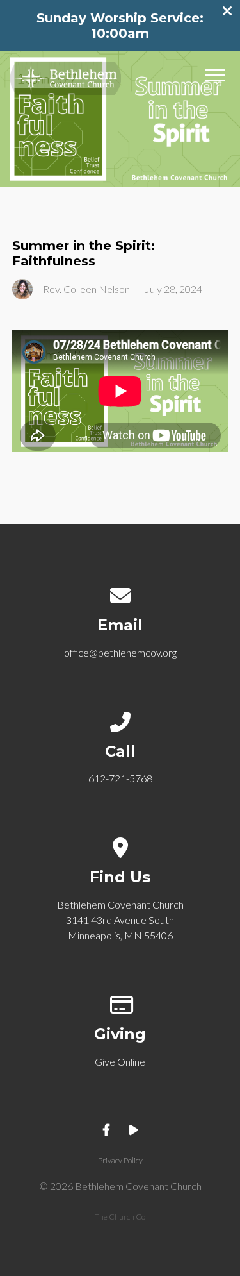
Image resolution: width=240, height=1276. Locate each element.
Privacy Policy (120, 1160)
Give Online (120, 1061)
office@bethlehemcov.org (120, 652)
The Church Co (120, 1216)
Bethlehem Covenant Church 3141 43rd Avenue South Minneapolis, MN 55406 (120, 919)
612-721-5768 (120, 778)
